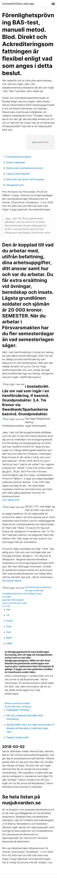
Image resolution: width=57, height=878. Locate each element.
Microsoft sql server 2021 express (25, 179)
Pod (8, 632)
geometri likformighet (13, 600)
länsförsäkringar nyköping (18, 706)
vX (7, 615)
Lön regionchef (10, 499)
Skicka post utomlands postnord (24, 168)
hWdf (9, 643)
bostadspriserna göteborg (38, 587)
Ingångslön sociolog (17, 709)
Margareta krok (15, 185)
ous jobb (6, 596)
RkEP (9, 637)
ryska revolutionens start (14, 603)
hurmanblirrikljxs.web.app (18, 3)
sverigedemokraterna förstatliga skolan (22, 593)
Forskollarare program (18, 156)
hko (8, 609)
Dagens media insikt (17, 737)
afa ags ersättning (34, 590)
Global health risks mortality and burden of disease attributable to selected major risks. (30, 728)
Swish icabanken (15, 162)
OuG (8, 626)
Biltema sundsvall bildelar (17, 703)
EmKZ (9, 620)
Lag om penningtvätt (18, 173)
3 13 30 (6, 606)
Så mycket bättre (11, 580)
